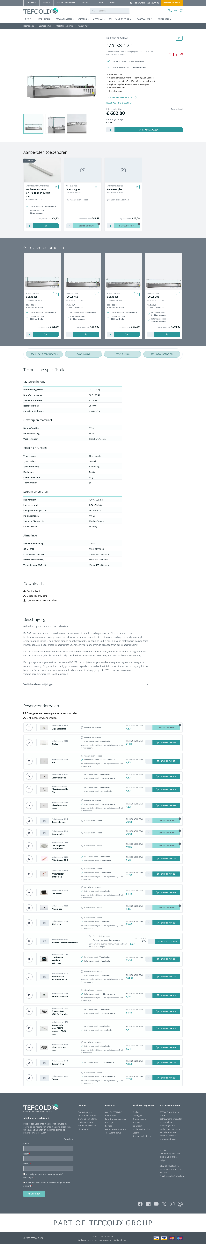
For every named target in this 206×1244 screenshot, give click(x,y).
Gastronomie (144, 19)
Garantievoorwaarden (115, 1129)
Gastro (136, 1132)
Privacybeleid (107, 1236)
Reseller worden (171, 2)
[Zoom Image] (61, 74)
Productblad (177, 109)
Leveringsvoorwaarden (116, 1119)
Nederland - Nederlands (146, 3)
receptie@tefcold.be (175, 1176)
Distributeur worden (87, 1115)
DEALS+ (29, 19)
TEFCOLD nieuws (113, 1132)
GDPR (95, 1236)
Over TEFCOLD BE (113, 1112)
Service (108, 1126)
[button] (33, 124)
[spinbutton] (110, 129)
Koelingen (44, 19)
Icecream (98, 19)
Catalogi (109, 1122)
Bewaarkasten (64, 19)
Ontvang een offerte (87, 1119)
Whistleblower (121, 1240)
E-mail (26, 1143)
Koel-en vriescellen (119, 19)
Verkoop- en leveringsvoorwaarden (94, 1240)
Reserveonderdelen (142, 1136)
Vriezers (82, 19)
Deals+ (136, 1112)
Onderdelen (164, 19)
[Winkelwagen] (181, 11)
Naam (26, 1153)
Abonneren (34, 1193)
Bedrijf (27, 1163)
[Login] (175, 11)
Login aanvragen (85, 1122)
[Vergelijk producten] (56, 187)
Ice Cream (137, 1126)
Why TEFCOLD (111, 1115)
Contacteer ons (85, 1112)
